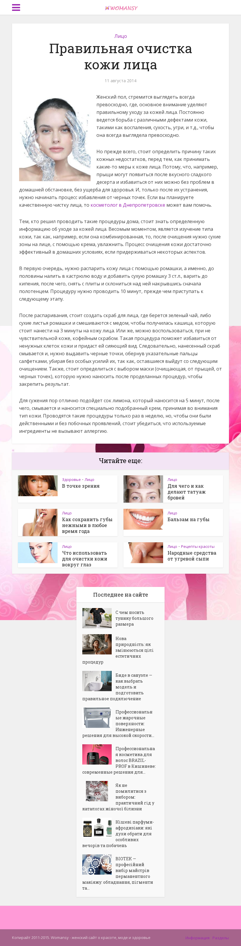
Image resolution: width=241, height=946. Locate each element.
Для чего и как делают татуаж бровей (187, 492)
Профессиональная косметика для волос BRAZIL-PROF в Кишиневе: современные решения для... (119, 760)
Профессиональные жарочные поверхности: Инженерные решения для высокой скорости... (118, 723)
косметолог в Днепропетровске (128, 205)
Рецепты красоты (198, 546)
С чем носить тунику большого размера (134, 618)
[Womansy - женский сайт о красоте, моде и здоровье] (120, 6)
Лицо (120, 36)
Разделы (220, 937)
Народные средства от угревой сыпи (192, 556)
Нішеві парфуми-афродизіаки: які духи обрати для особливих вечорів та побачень (118, 833)
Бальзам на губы (189, 519)
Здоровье (71, 479)
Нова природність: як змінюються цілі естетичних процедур (118, 650)
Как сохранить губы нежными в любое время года (87, 525)
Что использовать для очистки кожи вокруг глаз (84, 559)
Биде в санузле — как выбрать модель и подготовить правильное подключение (117, 686)
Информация (197, 937)
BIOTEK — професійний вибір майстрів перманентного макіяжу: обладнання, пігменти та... (117, 873)
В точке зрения (81, 486)
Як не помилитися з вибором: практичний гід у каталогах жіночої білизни (118, 797)
